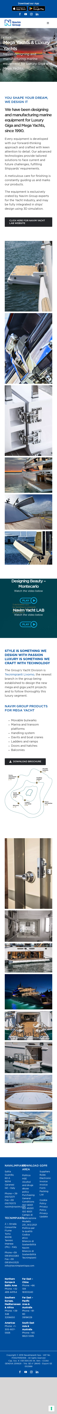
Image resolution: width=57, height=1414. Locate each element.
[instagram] (31, 14)
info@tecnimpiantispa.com (19, 1266)
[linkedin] (37, 14)
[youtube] (25, 14)
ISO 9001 (27, 1212)
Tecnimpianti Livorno (19, 674)
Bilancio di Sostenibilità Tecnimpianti (29, 1254)
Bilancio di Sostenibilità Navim (29, 1244)
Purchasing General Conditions (28, 1198)
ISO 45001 (28, 1208)
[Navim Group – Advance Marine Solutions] (13, 21)
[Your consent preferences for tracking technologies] (51, 1408)
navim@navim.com (15, 1207)
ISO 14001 (27, 1205)
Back (7, 38)
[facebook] (20, 14)
